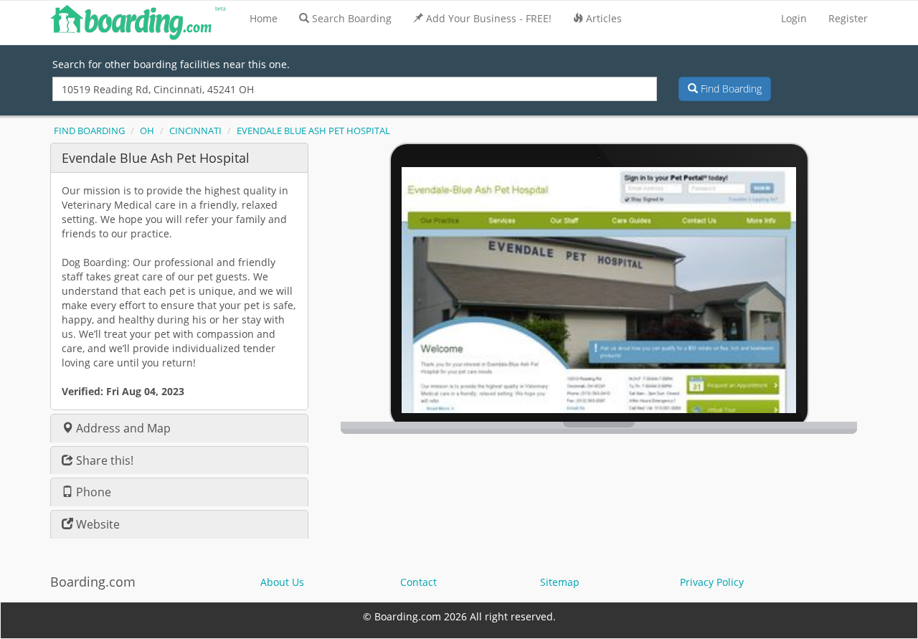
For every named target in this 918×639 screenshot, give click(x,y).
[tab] (179, 157)
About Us (282, 582)
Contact (418, 582)
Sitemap (559, 582)
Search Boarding (352, 18)
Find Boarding (730, 88)
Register (848, 18)
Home (264, 18)
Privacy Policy (712, 582)
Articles (604, 18)
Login (794, 18)
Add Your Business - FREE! (489, 18)
